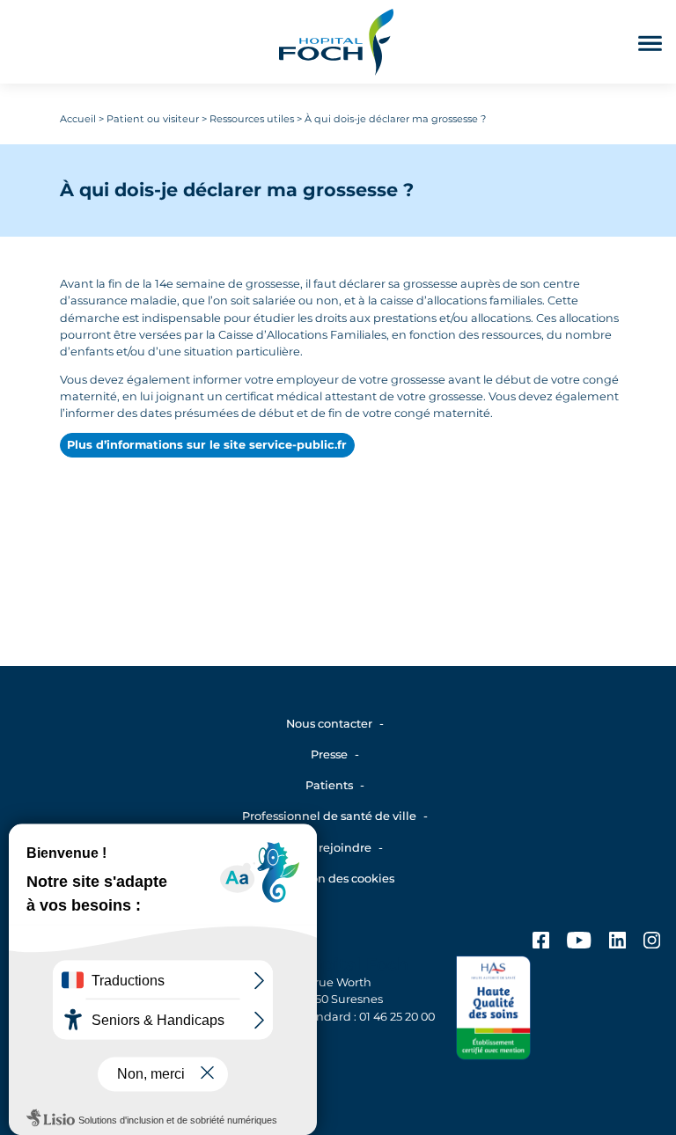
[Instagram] (651, 942)
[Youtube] (579, 942)
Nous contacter (329, 723)
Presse (329, 754)
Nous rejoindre (329, 847)
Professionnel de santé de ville (329, 816)
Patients (329, 785)
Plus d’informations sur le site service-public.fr (207, 444)
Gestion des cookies (338, 878)
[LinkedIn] (617, 942)
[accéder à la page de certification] (494, 1010)
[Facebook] (541, 942)
